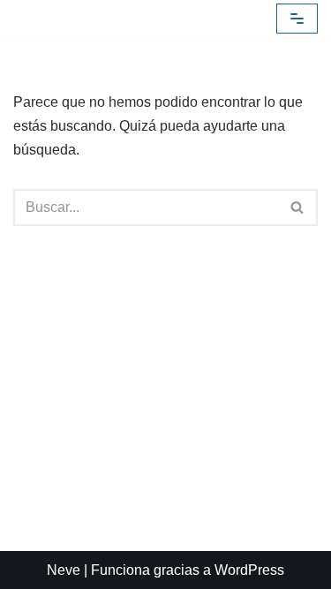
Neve (63, 570)
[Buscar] (298, 207)
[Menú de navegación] (297, 19)
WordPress (249, 570)
